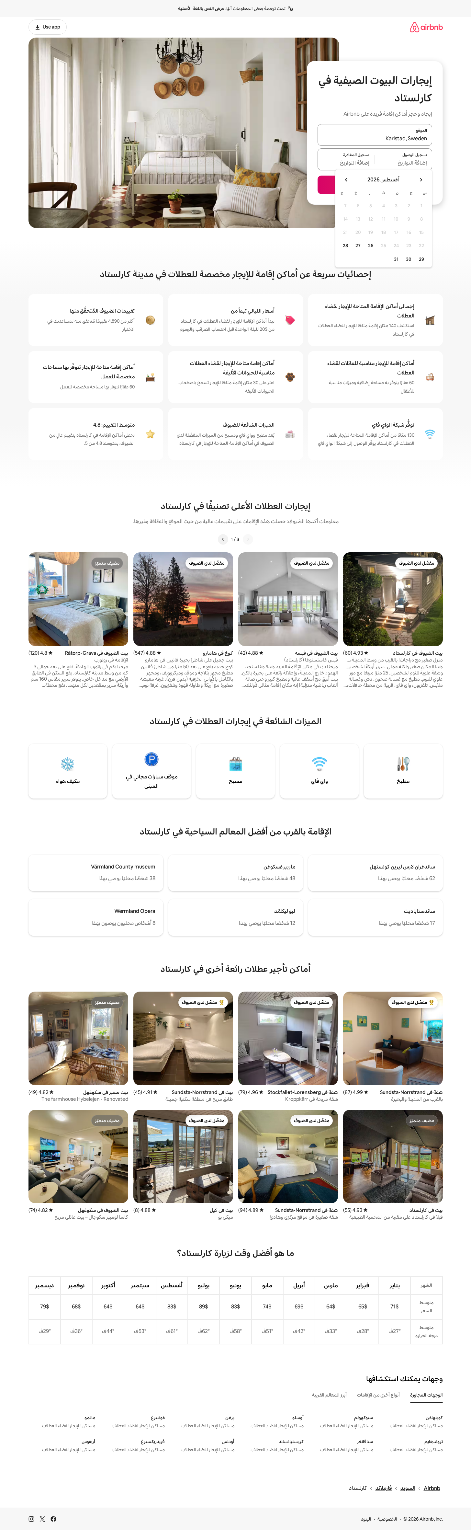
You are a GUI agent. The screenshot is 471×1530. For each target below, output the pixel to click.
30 (408, 259)
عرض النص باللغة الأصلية (201, 8)
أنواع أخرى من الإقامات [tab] (378, 1395)
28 (345, 245)
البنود (366, 1519)
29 (421, 259)
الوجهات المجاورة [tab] (426, 1395)
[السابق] (248, 539)
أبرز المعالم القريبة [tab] (329, 1395)
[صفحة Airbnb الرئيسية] (426, 27)
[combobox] (375, 139)
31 (396, 259)
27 (358, 245)
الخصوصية (387, 1519)
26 (370, 245)
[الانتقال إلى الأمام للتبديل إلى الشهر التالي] (346, 180)
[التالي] (223, 539)
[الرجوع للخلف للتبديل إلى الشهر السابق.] (421, 180)
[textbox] (403, 163)
